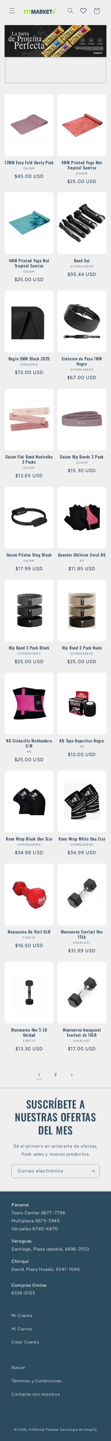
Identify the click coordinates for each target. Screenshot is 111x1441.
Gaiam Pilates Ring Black (29, 554)
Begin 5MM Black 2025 (29, 358)
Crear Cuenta (25, 1342)
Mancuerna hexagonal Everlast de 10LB (82, 1032)
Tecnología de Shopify (78, 1430)
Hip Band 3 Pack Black (29, 647)
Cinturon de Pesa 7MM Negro (82, 361)
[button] (11, 10)
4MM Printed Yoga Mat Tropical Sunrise (81, 165)
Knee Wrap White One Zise (82, 838)
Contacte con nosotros (35, 1394)
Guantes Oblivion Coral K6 (82, 554)
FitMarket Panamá (44, 1430)
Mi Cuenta (22, 1315)
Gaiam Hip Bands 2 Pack (82, 456)
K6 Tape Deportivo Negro (81, 740)
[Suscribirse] (92, 1171)
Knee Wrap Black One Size (29, 838)
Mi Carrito (21, 1329)
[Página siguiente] (71, 1074)
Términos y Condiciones (36, 1380)
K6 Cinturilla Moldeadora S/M (29, 743)
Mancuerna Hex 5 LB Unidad (29, 1032)
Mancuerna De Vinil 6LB (29, 931)
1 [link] (39, 1074)
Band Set (82, 260)
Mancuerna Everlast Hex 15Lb (82, 934)
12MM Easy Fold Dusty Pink (29, 162)
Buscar (18, 1367)
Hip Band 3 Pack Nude (82, 647)
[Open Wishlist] (83, 10)
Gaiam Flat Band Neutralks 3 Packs (29, 459)
